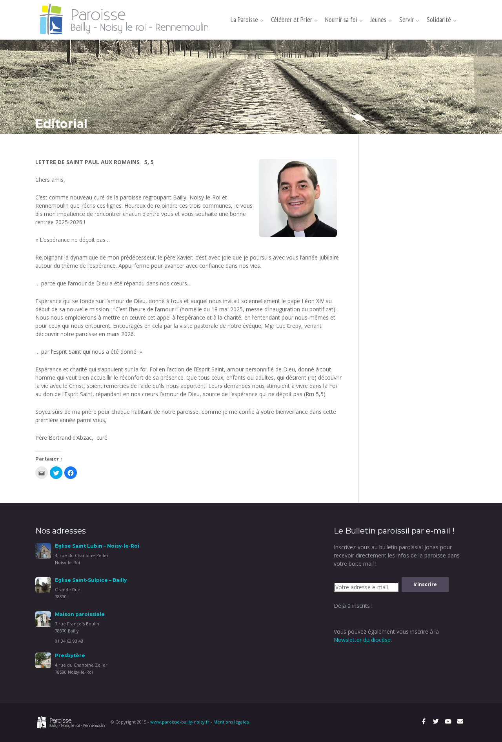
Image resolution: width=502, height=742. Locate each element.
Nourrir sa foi (341, 19)
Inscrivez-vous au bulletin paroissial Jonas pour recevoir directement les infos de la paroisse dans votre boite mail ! (397, 555)
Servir (406, 19)
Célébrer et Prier (291, 19)
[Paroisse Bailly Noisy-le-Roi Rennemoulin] (126, 19)
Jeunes (378, 19)
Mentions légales (231, 722)
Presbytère (70, 655)
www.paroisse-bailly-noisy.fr (179, 722)
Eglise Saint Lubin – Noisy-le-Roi (97, 546)
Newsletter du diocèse (362, 639)
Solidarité (439, 19)
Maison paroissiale (80, 614)
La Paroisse (244, 19)
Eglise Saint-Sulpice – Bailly (91, 580)
